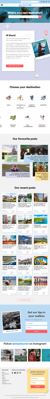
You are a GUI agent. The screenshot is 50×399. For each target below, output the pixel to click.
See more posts (25, 300)
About (3, 377)
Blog (3, 375)
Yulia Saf (21, 211)
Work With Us (5, 380)
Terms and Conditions (34, 395)
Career (3, 378)
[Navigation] (2, 5)
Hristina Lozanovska (5, 252)
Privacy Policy (43, 395)
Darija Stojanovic (20, 231)
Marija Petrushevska (5, 211)
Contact (4, 382)
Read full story (14, 65)
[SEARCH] (40, 16)
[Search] (38, 2)
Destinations (5, 374)
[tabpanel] (36, 328)
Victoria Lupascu (7, 232)
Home (3, 372)
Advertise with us (6, 383)
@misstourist (20, 343)
